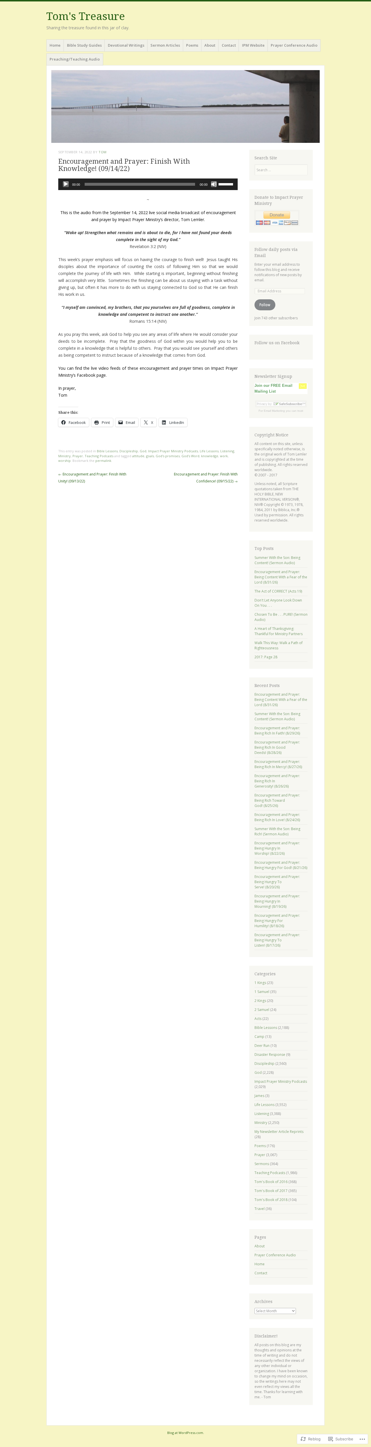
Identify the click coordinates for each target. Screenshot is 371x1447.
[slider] (227, 183)
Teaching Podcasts (99, 456)
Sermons (261, 1163)
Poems (192, 45)
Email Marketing (274, 410)
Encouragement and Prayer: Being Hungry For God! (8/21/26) (280, 865)
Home (55, 45)
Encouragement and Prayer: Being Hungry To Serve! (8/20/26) (277, 882)
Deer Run (262, 1045)
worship (64, 460)
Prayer (77, 456)
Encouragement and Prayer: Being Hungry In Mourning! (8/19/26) (277, 901)
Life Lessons (209, 451)
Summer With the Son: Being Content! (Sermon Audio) (277, 560)
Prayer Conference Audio (294, 45)
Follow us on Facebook (276, 342)
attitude (138, 456)
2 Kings (260, 1000)
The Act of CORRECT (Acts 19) (278, 591)
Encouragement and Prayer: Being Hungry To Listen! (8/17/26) (277, 940)
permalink (103, 460)
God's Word (190, 456)
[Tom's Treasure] (185, 106)
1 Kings (260, 982)
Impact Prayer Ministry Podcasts (173, 451)
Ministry (64, 456)
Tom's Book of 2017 (271, 1190)
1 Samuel (261, 991)
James (259, 1095)
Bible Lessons (107, 451)
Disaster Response (269, 1054)
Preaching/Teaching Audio (75, 59)
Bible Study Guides (84, 45)
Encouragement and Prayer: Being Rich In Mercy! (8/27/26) (278, 764)
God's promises (168, 456)
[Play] (66, 184)
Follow (264, 304)
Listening (227, 451)
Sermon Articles (165, 45)
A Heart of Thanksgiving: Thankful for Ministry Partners (278, 631)
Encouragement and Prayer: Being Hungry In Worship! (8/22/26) (277, 848)
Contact (229, 45)
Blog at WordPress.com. (185, 1432)
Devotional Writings (126, 45)
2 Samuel (261, 1009)
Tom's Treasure (85, 16)
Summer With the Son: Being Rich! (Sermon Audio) (277, 831)
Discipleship (128, 451)
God (143, 451)
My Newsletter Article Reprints (278, 1131)
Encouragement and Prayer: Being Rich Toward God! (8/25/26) (277, 800)
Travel (259, 1208)
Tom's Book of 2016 (271, 1181)
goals (150, 456)
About (209, 45)
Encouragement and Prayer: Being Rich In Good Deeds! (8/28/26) (277, 747)
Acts (257, 1018)
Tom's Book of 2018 (271, 1199)
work (224, 456)
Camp (259, 1036)
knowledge (209, 456)
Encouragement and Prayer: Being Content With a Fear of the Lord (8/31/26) (280, 577)
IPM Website (253, 45)
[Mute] (214, 184)
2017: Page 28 (265, 657)
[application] (148, 184)
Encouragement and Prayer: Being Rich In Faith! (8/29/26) (277, 731)
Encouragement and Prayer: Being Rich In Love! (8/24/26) (277, 817)
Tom (103, 152)
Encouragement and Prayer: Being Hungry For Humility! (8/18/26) (277, 920)
